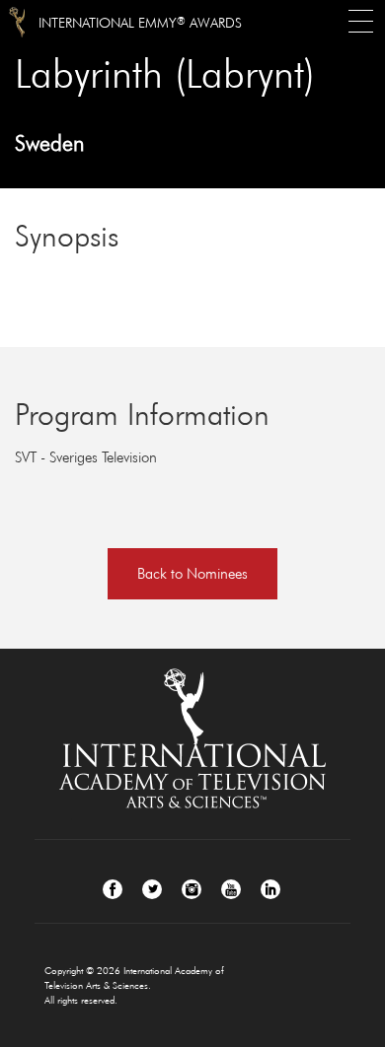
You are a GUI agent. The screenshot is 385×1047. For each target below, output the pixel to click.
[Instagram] (191, 889)
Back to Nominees (192, 573)
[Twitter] (152, 889)
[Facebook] (112, 889)
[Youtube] (231, 889)
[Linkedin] (270, 889)
